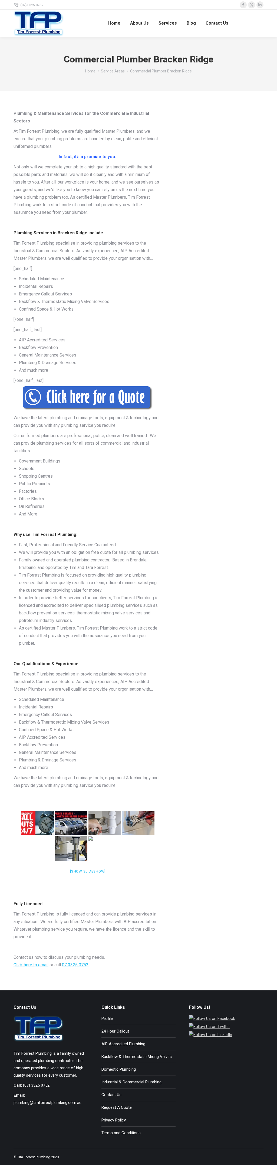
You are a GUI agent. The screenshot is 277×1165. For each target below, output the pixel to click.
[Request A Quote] (88, 397)
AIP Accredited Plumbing (123, 1043)
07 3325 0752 (75, 964)
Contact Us (111, 1094)
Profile (107, 1018)
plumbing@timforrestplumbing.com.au (47, 1102)
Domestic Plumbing (118, 1069)
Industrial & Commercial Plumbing (131, 1082)
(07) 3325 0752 (31, 5)
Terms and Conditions (121, 1132)
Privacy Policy (113, 1120)
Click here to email (31, 964)
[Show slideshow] (87, 871)
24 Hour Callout (115, 1031)
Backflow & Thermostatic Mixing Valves (136, 1056)
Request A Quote (116, 1107)
